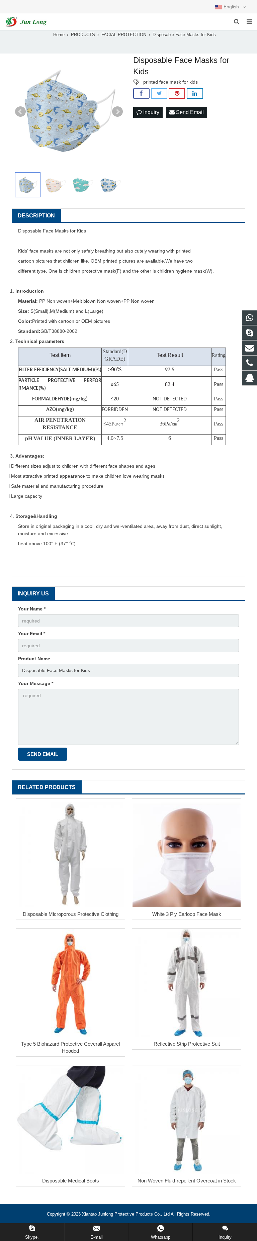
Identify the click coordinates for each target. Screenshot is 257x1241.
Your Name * (32, 608)
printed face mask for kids (170, 82)
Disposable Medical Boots (70, 1180)
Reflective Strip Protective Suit (187, 1044)
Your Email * (31, 633)
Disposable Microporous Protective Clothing (70, 914)
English (231, 6)
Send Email (189, 112)
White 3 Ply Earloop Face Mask (186, 914)
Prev (20, 111)
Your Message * (35, 683)
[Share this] (141, 93)
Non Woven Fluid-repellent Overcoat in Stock (187, 1180)
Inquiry (150, 112)
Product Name (34, 658)
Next (117, 111)
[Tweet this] (159, 93)
